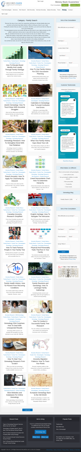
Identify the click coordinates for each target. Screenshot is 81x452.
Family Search (15, 61)
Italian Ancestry (51, 10)
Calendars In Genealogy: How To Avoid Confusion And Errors (40, 105)
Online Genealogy (20, 390)
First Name (61, 40)
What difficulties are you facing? (66, 27)
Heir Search (22, 10)
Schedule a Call (75, 5)
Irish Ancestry (31, 10)
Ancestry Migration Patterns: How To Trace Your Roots (40, 361)
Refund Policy (49, 449)
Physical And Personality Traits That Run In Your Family (40, 250)
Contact (70, 10)
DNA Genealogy (19, 315)
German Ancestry (41, 10)
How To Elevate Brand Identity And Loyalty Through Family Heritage (14, 67)
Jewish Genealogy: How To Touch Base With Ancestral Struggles (14, 107)
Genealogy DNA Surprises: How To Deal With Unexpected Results (14, 325)
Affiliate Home (36, 437)
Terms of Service (57, 449)
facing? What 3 (61, 243)
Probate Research (40, 67)
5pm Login (5, 14)
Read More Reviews (68, 161)
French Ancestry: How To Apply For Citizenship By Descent (14, 178)
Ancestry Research (36, 61)
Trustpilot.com (68, 91)
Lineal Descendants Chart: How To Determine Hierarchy (40, 180)
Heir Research (35, 176)
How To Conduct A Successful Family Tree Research (40, 323)
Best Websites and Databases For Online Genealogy (14, 395)
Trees (58, 10)
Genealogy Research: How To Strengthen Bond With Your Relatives (14, 143)
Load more (27, 410)
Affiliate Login (44, 437)
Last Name (62, 55)
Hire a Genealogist (61, 429)
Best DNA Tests (60, 426)
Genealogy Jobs (40, 432)
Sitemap (71, 449)
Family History (7, 61)
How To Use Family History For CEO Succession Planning (40, 71)
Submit (63, 70)
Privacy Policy (72, 78)
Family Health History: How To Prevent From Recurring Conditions (14, 285)
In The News (77, 449)
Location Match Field (63, 48)
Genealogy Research (14, 63)
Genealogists (47, 63)
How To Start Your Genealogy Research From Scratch (14, 361)
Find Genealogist (6, 10)
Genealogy (22, 61)
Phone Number (62, 62)
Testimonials (59, 424)
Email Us (65, 5)
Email (70, 62)
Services (15, 10)
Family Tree (40, 63)
